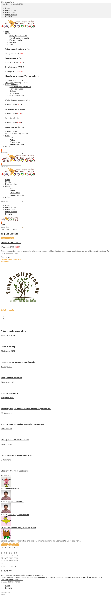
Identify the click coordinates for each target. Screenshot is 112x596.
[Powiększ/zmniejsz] (9, 592)
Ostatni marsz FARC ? (14, 67)
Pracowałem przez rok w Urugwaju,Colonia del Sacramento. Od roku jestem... (48, 541)
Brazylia (64, 577)
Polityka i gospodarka (18, 36)
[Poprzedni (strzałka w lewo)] (2, 594)
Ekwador (42, 577)
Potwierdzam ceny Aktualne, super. (21, 528)
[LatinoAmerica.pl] (19, 28)
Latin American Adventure (20, 87)
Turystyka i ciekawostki (19, 38)
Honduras (50, 577)
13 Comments (6, 444)
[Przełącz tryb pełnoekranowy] (6, 592)
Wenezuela (11, 577)
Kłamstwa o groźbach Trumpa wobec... (22, 76)
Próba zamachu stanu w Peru (18, 49)
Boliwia (8, 580)
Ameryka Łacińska (19, 575)
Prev (7, 83)
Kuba (39, 575)
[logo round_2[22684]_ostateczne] (23, 308)
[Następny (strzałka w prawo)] (4, 594)
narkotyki (14, 580)
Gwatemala (20, 577)
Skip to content (7, 2)
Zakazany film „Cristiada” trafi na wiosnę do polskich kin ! (26, 409)
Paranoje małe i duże (12, 118)
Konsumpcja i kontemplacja (15, 109)
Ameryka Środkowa (87, 577)
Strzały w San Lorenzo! (11, 243)
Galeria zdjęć (32, 575)
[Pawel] (6, 525)
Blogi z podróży (7, 238)
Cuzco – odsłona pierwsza (14, 127)
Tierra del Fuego (16, 89)
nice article (14, 488)
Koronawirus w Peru (14, 58)
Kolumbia (57, 577)
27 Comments (6, 413)
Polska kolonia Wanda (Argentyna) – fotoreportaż (22, 424)
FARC (20, 580)
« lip (3, 566)
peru (9, 575)
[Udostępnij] (4, 592)
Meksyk (4, 575)
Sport (11, 44)
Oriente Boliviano (17, 95)
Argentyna (33, 577)
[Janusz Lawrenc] (6, 539)
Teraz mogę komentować (18, 515)
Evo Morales (73, 577)
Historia (12, 42)
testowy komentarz (16, 502)
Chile (27, 577)
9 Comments (6, 460)
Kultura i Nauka (15, 40)
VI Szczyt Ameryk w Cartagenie (15, 471)
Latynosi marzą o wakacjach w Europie (18, 362)
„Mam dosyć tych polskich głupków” (17, 455)
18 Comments (6, 429)
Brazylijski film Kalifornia (11, 378)
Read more (5, 257)
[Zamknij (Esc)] (2, 592)
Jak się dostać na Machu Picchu (15, 440)
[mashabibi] (6, 486)
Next (12, 83)
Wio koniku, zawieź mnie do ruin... (17, 100)
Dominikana (14, 93)
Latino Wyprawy (8, 346)
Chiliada (13, 91)
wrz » (13, 566)
